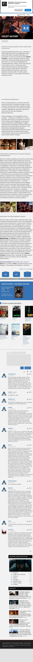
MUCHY (15, 318)
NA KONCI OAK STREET (3, 337)
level (3, 534)
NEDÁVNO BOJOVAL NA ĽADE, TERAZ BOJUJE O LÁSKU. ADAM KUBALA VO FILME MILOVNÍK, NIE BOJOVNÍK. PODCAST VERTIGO (20, 595)
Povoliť (28, 10)
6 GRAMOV (3, 318)
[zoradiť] (31, 371)
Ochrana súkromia (6, 643)
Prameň (15, 584)
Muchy (15, 577)
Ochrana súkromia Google (17, 643)
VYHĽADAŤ (19, 15)
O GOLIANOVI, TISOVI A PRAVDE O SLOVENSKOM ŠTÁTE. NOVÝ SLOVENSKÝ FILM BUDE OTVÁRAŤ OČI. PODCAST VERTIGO (20, 614)
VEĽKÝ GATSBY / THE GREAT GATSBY (15, 284)
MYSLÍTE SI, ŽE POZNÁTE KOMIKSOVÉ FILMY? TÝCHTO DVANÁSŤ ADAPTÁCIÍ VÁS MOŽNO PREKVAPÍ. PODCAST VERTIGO (20, 623)
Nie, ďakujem (18, 10)
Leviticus (15, 576)
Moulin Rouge (4, 238)
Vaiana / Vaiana (17, 583)
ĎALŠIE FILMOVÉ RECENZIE (11, 303)
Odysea (15, 572)
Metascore (16, 271)
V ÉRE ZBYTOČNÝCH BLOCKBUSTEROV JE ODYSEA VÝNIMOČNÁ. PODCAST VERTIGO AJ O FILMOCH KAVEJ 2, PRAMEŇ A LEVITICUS (20, 633)
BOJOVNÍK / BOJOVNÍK (28, 319)
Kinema (5, 271)
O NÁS (28, 15)
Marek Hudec (25, 269)
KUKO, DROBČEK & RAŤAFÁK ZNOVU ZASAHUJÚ (26, 339)
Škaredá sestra (17, 581)
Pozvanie (15, 579)
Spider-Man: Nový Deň (19, 574)
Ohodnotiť (16, 278)
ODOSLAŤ (27, 368)
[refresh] (27, 371)
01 (24, 371)
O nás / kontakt (27, 643)
